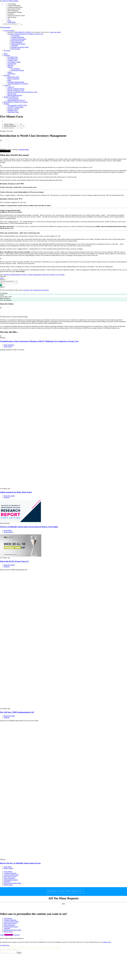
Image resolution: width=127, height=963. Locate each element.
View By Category (9, 30)
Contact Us (7, 85)
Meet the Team (11, 93)
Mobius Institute (8, 532)
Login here (16, 935)
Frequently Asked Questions (15, 82)
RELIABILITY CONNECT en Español (16, 102)
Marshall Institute (24, 149)
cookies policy (107, 942)
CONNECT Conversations (15, 107)
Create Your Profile (13, 98)
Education (7, 55)
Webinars (10, 67)
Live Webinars (15, 68)
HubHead (6, 497)
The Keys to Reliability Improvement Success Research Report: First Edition (29, 527)
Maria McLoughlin (9, 496)
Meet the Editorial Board (14, 95)
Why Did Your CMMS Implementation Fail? (17, 712)
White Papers (11, 73)
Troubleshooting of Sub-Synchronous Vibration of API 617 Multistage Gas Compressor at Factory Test (39, 341)
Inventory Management (34, 274)
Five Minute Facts (12, 58)
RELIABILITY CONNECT (23, 32)
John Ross (7, 274)
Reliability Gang (12, 110)
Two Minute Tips (12, 57)
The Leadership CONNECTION (17, 105)
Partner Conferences (13, 78)
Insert (19, 952)
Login (9, 20)
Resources (7, 75)
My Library (7, 50)
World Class (45, 274)
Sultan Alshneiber (9, 345)
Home (5, 53)
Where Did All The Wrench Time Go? (14, 561)
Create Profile (11, 22)
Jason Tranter (8, 530)
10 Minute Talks (12, 60)
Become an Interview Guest (15, 90)
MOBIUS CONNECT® (11, 97)
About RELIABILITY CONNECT (17, 83)
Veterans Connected (13, 108)
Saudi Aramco (8, 346)
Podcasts (6, 103)
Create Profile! (8, 935)
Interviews (10, 65)
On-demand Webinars (17, 70)
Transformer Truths (13, 112)
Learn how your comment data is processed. (36, 290)
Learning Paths (11, 63)
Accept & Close (4, 945)
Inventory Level (54, 274)
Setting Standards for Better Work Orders (16, 492)
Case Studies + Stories (14, 62)
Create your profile (55, 32)
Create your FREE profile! (65, 891)
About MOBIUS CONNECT (16, 100)
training (62, 274)
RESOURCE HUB (13, 77)
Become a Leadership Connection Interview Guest (22, 92)
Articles (9, 72)
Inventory (24, 274)
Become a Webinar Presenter (15, 88)
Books (9, 80)
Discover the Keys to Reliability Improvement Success (20, 863)
